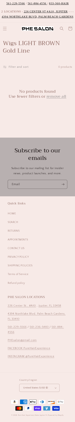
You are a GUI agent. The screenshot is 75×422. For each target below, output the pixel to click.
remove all (56, 96)
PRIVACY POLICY (18, 256)
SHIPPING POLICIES (20, 265)
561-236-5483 (39, 327)
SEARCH (13, 222)
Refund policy (16, 283)
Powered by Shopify (56, 415)
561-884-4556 (37, 3)
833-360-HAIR (59, 3)
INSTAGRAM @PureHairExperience (31, 356)
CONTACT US (16, 248)
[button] (5, 28)
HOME (12, 213)
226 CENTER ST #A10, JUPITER (46, 11)
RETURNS (14, 230)
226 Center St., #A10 (22, 305)
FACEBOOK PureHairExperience (29, 348)
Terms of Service (18, 274)
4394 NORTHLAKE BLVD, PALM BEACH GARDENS (37, 16)
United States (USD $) (35, 387)
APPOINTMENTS (18, 239)
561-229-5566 (15, 3)
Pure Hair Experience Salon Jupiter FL (33, 415)
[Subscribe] (63, 184)
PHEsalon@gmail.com (22, 340)
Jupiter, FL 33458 (50, 305)
